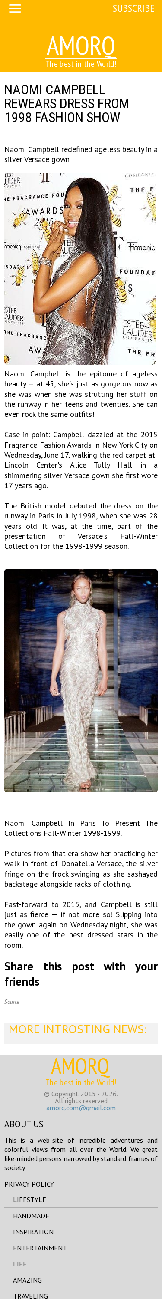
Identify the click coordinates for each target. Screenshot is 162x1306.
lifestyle (29, 1199)
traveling (30, 1296)
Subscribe (134, 8)
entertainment (40, 1247)
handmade (31, 1215)
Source (11, 1002)
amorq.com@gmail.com (81, 1107)
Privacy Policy (29, 1184)
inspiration (33, 1231)
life (20, 1263)
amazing (27, 1279)
